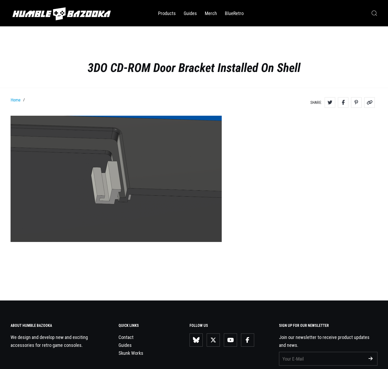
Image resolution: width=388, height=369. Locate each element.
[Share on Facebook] (343, 103)
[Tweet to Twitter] (330, 103)
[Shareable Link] (370, 103)
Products (167, 13)
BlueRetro (234, 13)
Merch (211, 13)
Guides (190, 13)
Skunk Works (131, 353)
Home (16, 100)
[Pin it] (356, 103)
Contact (126, 337)
